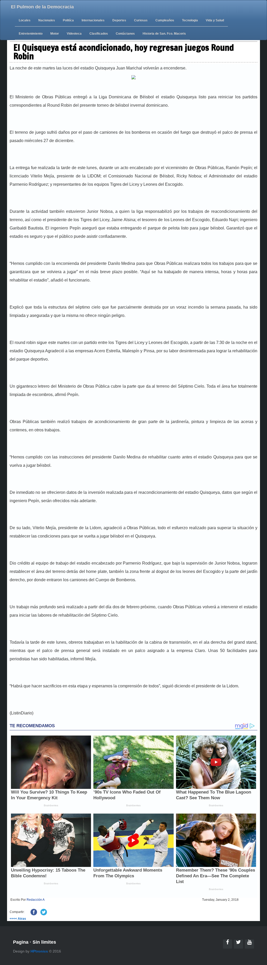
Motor (54, 33)
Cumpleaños (164, 20)
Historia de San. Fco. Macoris (164, 33)
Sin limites (44, 942)
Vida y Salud (215, 20)
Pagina (20, 942)
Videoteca (74, 33)
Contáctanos (125, 33)
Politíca (68, 20)
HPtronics (39, 951)
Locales (25, 20)
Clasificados (98, 33)
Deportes (119, 20)
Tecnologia (190, 20)
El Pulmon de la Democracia (42, 6)
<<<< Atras (18, 919)
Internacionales (93, 20)
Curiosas (141, 20)
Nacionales (46, 20)
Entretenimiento (31, 33)
